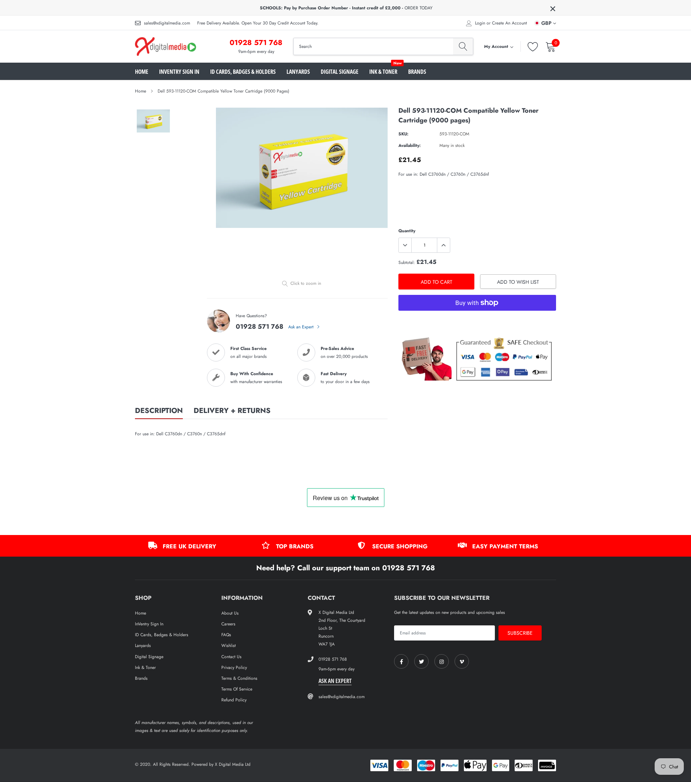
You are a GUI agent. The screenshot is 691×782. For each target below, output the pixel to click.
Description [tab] (159, 411)
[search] (463, 46)
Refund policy (234, 700)
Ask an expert (335, 681)
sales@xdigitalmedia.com (167, 23)
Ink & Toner (383, 72)
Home (141, 72)
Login (480, 23)
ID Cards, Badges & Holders (243, 72)
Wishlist (228, 645)
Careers (228, 624)
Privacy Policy (234, 667)
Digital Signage (339, 72)
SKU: (403, 134)
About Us (230, 613)
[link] (401, 661)
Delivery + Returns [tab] (232, 411)
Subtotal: (406, 262)
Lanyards (298, 72)
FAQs (226, 635)
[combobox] (373, 46)
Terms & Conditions (239, 678)
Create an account (509, 23)
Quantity (406, 231)
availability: (409, 145)
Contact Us (231, 656)
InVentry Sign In (179, 72)
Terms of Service (236, 689)
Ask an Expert (301, 327)
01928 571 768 (256, 42)
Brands (417, 72)
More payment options (477, 320)
